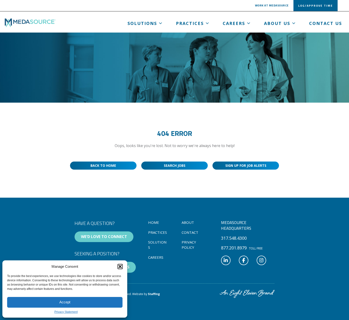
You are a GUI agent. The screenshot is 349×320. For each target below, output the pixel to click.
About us (277, 23)
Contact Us (325, 23)
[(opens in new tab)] (247, 293)
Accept (64, 302)
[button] (120, 266)
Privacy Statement (66, 312)
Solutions (142, 23)
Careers (234, 23)
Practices (190, 23)
